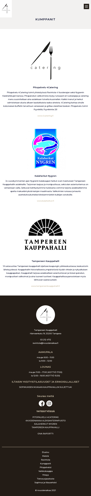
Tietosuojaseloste (45, 479)
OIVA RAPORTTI (45, 434)
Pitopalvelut (45, 467)
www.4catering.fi (45, 116)
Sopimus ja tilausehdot (45, 482)
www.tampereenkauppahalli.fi (45, 286)
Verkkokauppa (46, 471)
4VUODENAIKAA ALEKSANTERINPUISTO (45, 421)
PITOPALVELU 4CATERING (45, 417)
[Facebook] (42, 403)
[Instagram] (49, 403)
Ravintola (45, 460)
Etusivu (45, 452)
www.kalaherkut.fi (45, 201)
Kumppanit (45, 464)
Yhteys (45, 475)
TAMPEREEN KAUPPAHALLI (45, 427)
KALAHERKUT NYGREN (45, 424)
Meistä (45, 456)
